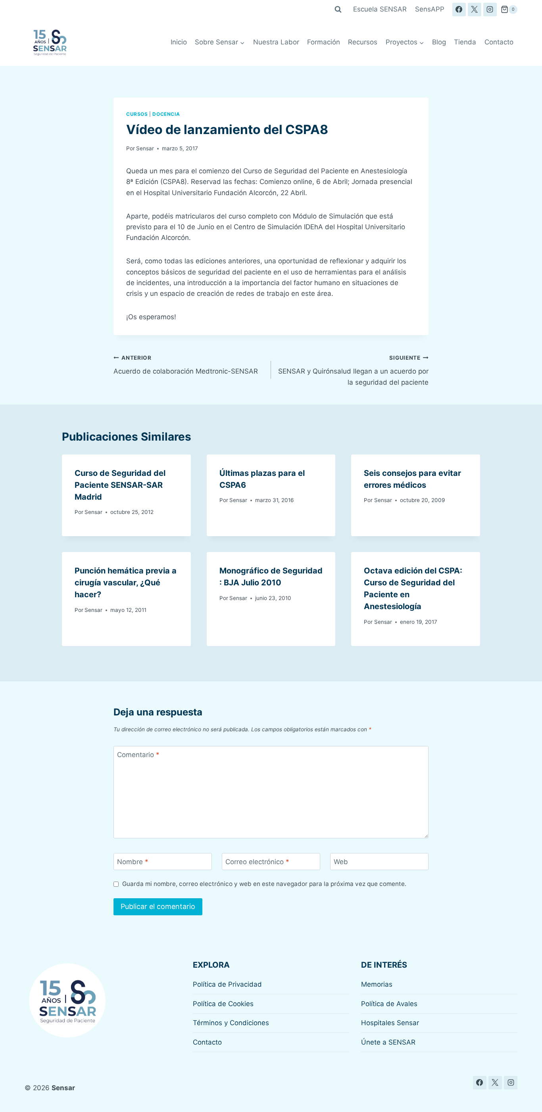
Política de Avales (389, 1004)
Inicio (179, 42)
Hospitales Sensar (390, 1023)
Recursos (362, 42)
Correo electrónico (257, 862)
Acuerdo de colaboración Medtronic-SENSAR (185, 365)
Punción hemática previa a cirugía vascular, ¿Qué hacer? (126, 582)
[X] (474, 9)
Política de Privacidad (227, 984)
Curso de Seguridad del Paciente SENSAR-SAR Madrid (120, 485)
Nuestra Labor (276, 42)
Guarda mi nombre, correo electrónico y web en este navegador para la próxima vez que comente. (264, 884)
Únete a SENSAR (388, 1042)
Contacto (498, 42)
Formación (323, 42)
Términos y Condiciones (231, 1023)
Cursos (137, 114)
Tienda (465, 42)
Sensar (145, 148)
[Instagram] (490, 9)
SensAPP (429, 9)
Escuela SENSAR (380, 9)
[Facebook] (459, 9)
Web (341, 862)
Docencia (166, 114)
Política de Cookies (223, 1004)
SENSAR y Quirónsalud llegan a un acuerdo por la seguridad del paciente (353, 370)
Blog (439, 42)
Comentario (138, 755)
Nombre (132, 862)
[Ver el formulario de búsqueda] (338, 9)
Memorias (376, 984)
